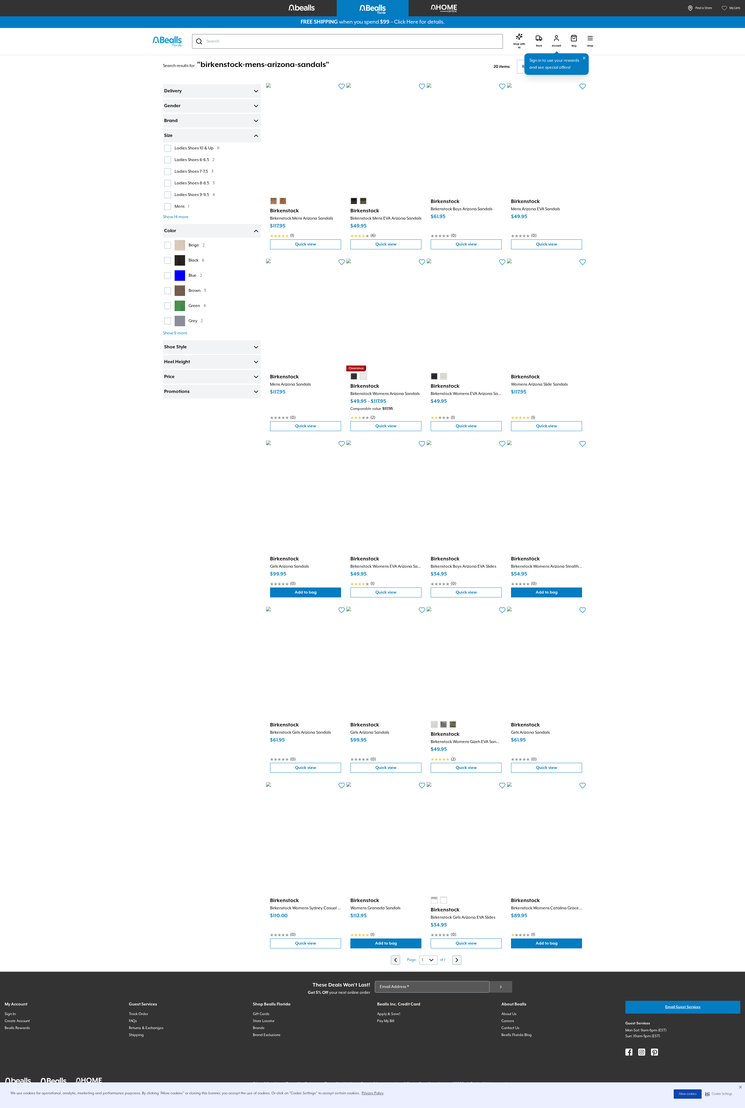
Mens (182, 206)
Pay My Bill (385, 1021)
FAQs (133, 1021)
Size (168, 135)
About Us (509, 1014)
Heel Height (177, 362)
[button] (718, 1094)
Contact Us (510, 1028)
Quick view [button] (318, 245)
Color (170, 231)
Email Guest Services (682, 1007)
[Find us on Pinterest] (654, 1052)
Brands (259, 1028)
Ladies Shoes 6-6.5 (194, 159)
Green (197, 305)
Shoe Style (175, 347)
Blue (195, 275)
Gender (172, 106)
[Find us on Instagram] (641, 1052)
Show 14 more (176, 217)
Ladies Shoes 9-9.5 (195, 194)
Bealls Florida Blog (516, 1035)
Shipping (136, 1035)
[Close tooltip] (584, 58)
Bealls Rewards (17, 1028)
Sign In (10, 1014)
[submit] (500, 987)
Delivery (173, 91)
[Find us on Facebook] (628, 1052)
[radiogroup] (278, 200)
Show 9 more (175, 333)
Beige (197, 245)
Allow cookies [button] (688, 1094)
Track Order (138, 1014)
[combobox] (347, 41)
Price (169, 377)
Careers (507, 1021)
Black (196, 260)
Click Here (406, 22)
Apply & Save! (388, 1014)
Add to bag (318, 593)
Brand (171, 120)
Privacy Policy (373, 1093)
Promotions (176, 391)
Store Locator (263, 1021)
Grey (196, 320)
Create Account (17, 1021)
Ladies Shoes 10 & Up (197, 148)
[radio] (273, 200)
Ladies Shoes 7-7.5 (194, 171)
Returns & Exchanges (146, 1028)
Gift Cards (261, 1014)
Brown (197, 290)
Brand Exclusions (267, 1035)
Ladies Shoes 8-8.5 (194, 183)
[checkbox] (167, 148)
